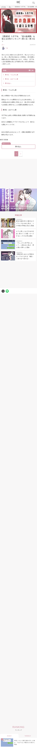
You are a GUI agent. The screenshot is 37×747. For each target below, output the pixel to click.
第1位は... (8, 83)
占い (10, 6)
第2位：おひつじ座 (11, 79)
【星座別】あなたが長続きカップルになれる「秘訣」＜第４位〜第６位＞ (25, 256)
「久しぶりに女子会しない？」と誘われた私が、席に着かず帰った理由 (25, 245)
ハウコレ (3, 6)
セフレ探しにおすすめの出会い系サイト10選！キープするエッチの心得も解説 (25, 234)
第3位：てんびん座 (11, 74)
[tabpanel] (18, 200)
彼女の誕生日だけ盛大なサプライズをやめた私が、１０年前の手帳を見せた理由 (25, 223)
